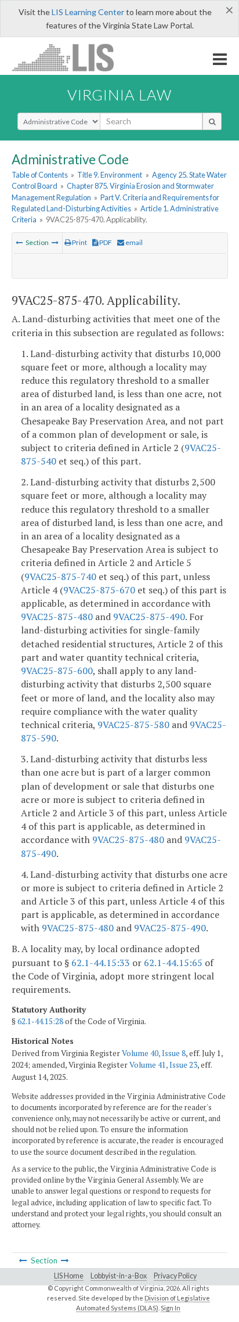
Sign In (170, 1308)
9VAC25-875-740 (60, 576)
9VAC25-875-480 (57, 616)
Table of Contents (40, 174)
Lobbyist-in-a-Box (118, 1275)
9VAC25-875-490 (149, 616)
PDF (105, 242)
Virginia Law (119, 94)
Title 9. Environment (109, 174)
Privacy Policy (175, 1275)
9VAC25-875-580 (133, 724)
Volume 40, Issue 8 (154, 1053)
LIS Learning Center (88, 12)
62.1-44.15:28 (40, 1021)
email (133, 242)
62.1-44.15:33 (100, 962)
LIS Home (69, 1275)
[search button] (212, 121)
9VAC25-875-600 (57, 670)
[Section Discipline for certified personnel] (19, 242)
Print (79, 242)
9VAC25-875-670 (99, 589)
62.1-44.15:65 (173, 962)
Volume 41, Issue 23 (163, 1065)
